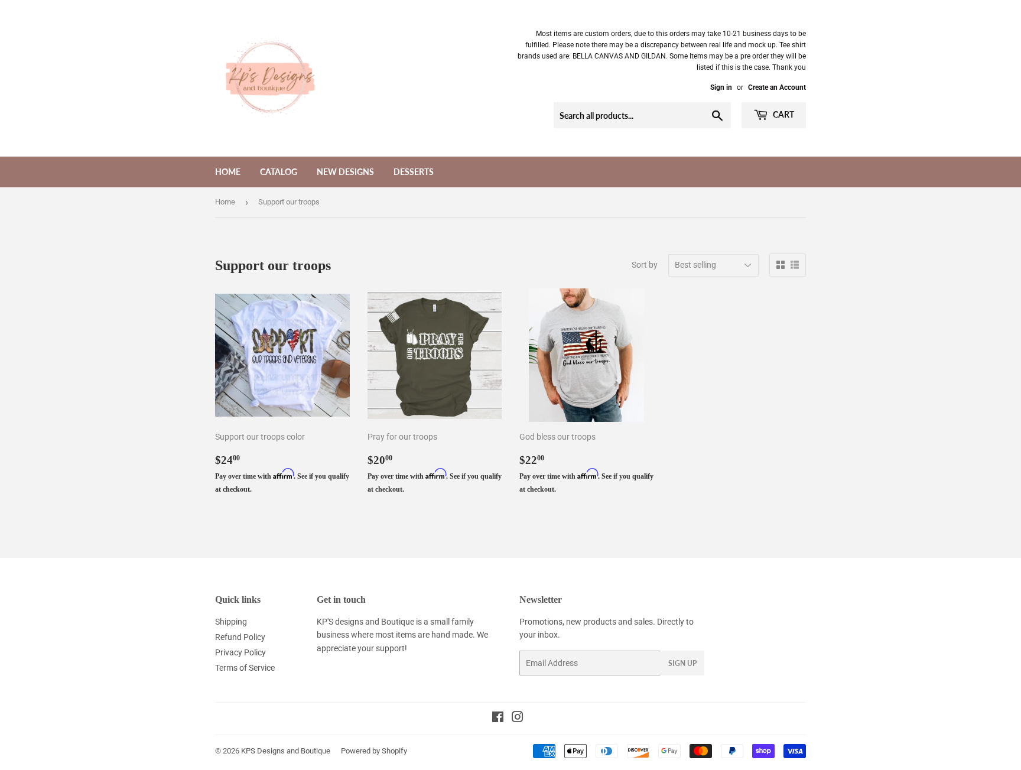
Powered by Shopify (374, 750)
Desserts (414, 172)
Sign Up (682, 663)
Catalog (278, 172)
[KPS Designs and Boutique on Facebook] (498, 718)
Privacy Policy (240, 652)
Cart (782, 114)
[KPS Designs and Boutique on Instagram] (517, 718)
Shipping (231, 621)
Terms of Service (245, 667)
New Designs (345, 172)
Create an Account (777, 87)
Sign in (721, 87)
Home (227, 172)
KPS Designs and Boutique (285, 750)
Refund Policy (240, 637)
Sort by (645, 264)
